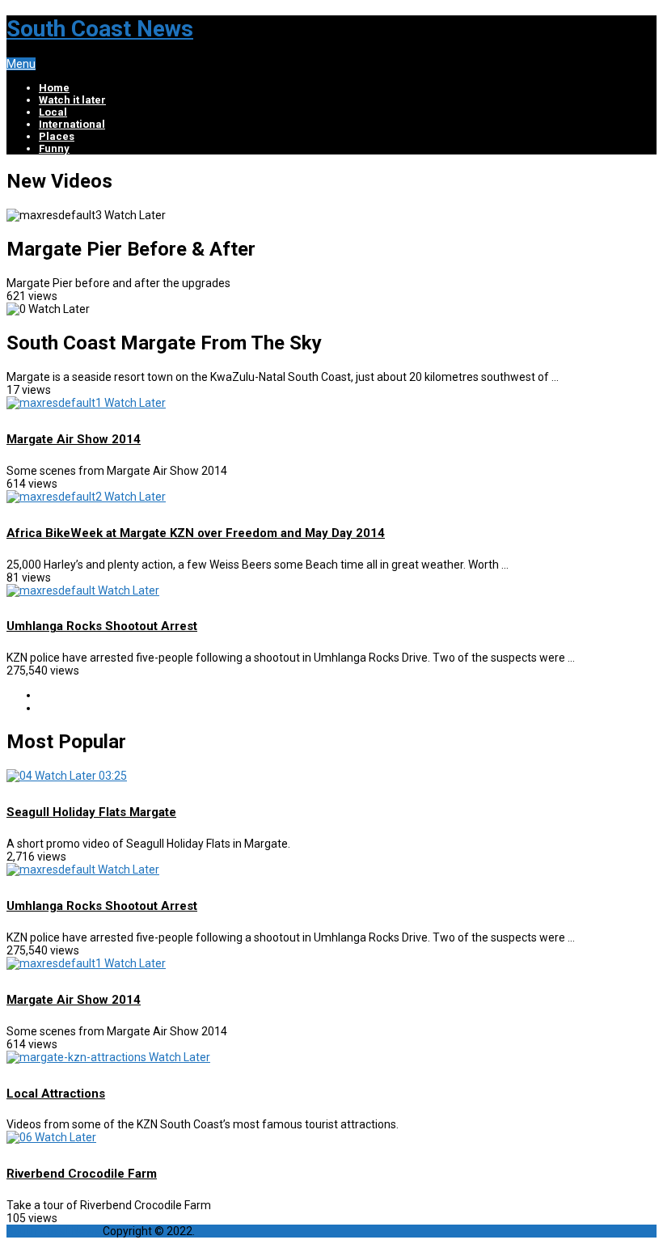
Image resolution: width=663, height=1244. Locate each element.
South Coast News (99, 28)
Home (54, 88)
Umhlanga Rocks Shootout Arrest (101, 626)
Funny (54, 148)
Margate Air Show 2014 (73, 439)
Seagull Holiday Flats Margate (91, 812)
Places (56, 136)
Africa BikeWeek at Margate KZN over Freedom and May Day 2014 (195, 533)
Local (53, 112)
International (72, 124)
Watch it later (72, 100)
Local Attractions (55, 1093)
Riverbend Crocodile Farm (81, 1173)
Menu (21, 63)
